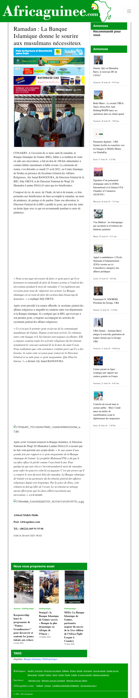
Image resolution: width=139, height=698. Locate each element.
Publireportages (49, 659)
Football (41, 675)
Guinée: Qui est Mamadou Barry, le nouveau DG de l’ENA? (105, 72)
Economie (39, 671)
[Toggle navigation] (129, 11)
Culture (48, 675)
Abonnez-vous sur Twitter (76, 681)
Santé (54, 675)
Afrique (73, 671)
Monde (79, 671)
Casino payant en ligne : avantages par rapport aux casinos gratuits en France (105, 372)
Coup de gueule (99, 671)
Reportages (32, 675)
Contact (47, 686)
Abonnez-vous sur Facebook (53, 681)
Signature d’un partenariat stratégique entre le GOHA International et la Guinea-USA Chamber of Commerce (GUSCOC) (108, 187)
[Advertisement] (49, 246)
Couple (61, 675)
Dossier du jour (113, 671)
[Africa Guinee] (55, 11)
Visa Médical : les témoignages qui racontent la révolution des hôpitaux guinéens (108, 226)
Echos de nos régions (52, 671)
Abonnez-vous (34, 681)
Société (31, 671)
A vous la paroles (85, 675)
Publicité (39, 686)
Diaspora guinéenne (101, 675)
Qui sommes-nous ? (89, 686)
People (67, 675)
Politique (65, 671)
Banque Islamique (32, 659)
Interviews (87, 671)
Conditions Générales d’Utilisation (65, 686)
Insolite (74, 675)
